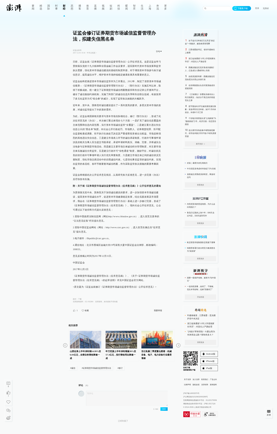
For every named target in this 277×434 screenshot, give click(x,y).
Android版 (210, 354)
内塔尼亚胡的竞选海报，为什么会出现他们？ (201, 205)
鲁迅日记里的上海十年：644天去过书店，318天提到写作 (200, 214)
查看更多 (200, 185)
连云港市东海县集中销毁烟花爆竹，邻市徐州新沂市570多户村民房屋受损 (200, 133)
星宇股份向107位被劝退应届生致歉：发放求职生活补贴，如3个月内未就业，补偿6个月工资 (200, 109)
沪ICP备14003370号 (191, 393)
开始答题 (200, 297)
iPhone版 (210, 361)
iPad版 (209, 368)
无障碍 (266, 8)
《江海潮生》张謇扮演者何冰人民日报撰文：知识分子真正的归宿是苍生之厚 (200, 97)
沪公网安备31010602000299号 (195, 397)
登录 (257, 8)
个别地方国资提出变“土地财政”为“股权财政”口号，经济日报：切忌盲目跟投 (200, 121)
